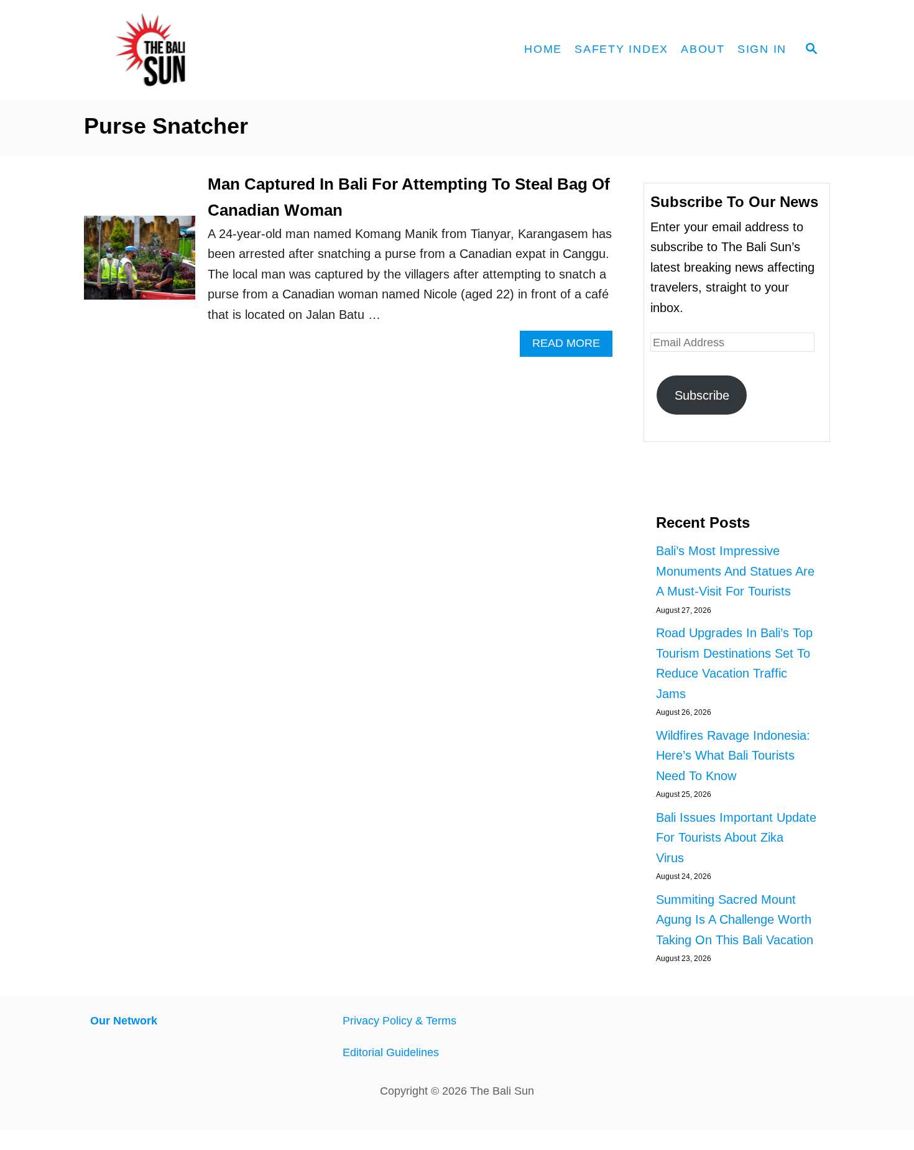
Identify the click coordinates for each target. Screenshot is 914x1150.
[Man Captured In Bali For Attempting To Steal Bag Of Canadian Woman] (139, 263)
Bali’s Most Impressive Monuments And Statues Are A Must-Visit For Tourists (735, 571)
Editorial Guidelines (391, 1052)
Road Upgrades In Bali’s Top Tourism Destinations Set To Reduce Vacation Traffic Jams (734, 663)
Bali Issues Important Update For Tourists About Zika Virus (736, 838)
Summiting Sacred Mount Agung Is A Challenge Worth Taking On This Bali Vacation (734, 920)
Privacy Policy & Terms (399, 1020)
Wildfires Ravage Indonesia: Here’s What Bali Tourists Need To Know (733, 756)
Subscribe (702, 395)
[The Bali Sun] (196, 49)
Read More (572, 346)
